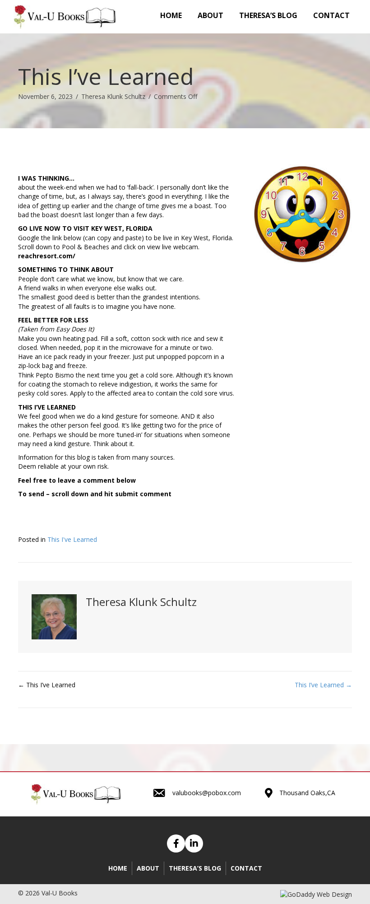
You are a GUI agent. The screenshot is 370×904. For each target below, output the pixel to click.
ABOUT (148, 868)
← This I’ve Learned (46, 684)
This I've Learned (72, 539)
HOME (117, 868)
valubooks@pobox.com (206, 792)
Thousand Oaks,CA (307, 792)
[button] (176, 843)
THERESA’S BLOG (195, 868)
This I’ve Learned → (323, 684)
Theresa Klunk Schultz (113, 96)
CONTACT (246, 868)
